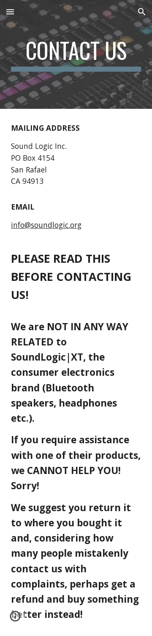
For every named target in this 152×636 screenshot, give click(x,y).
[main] (76, 54)
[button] (10, 11)
